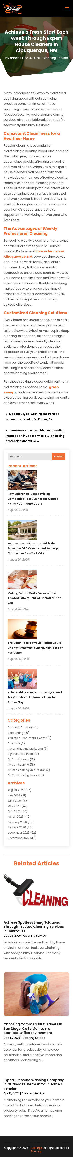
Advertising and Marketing (25, 749)
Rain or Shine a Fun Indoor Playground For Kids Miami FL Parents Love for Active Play (35, 697)
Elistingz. (37, 1148)
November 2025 (18, 838)
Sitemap (36, 1151)
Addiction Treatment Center (27, 738)
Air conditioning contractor (26, 770)
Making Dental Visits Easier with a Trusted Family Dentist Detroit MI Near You (35, 598)
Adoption (14, 743)
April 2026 (14, 811)
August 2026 (16, 790)
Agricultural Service (21, 754)
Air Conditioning (18, 765)
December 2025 (18, 833)
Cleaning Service (55, 58)
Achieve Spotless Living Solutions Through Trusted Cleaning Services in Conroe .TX (34, 926)
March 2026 (16, 817)
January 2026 (17, 827)
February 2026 (17, 822)
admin (14, 58)
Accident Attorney (20, 727)
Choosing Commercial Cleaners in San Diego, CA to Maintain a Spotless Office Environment (33, 1028)
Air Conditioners (18, 759)
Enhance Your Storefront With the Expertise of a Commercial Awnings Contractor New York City (33, 548)
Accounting (15, 733)
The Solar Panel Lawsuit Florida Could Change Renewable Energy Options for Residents (35, 648)
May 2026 (14, 806)
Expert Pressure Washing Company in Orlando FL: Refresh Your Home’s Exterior (34, 1084)
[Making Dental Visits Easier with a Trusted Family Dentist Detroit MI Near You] (22, 580)
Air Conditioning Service (24, 775)
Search (58, 456)
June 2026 (15, 801)
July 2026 (14, 795)
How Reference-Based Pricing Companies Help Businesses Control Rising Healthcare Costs (33, 499)
